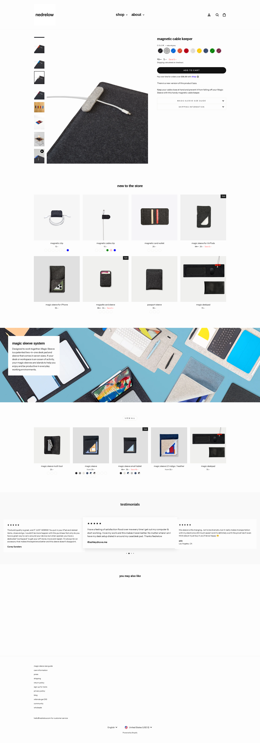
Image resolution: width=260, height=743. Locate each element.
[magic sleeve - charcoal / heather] (94, 473)
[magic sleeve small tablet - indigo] (135, 473)
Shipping (160, 62)
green (212, 50)
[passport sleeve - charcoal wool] (151, 312)
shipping (37, 678)
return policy (39, 683)
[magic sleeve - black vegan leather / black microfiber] (94, 476)
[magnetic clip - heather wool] (57, 250)
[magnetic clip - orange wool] (60, 250)
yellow (199, 50)
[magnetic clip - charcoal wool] (46, 250)
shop (120, 15)
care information (41, 670)
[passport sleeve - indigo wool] (154, 312)
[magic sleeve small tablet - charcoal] (121, 473)
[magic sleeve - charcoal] (76, 473)
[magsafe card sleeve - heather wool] (107, 312)
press (36, 674)
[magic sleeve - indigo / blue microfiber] (105, 473)
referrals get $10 (40, 699)
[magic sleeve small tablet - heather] (124, 473)
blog (36, 695)
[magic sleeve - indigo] (87, 473)
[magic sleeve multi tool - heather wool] (55, 473)
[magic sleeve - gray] (80, 473)
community (38, 703)
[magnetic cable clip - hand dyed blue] (114, 250)
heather (193, 50)
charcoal (160, 50)
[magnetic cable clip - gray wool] (104, 250)
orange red (180, 50)
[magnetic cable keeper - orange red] (51, 640)
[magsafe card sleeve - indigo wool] (104, 312)
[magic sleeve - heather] (83, 473)
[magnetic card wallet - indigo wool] (160, 250)
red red (186, 50)
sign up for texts (40, 687)
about (136, 15)
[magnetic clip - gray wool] (49, 250)
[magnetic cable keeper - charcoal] (40, 640)
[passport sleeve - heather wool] (158, 312)
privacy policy (39, 691)
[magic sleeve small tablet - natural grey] (132, 473)
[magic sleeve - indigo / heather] (91, 473)
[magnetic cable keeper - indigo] (66, 640)
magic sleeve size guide (191, 101)
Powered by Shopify (130, 733)
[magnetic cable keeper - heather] (58, 640)
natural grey (167, 50)
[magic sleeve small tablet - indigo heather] (128, 473)
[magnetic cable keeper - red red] (55, 640)
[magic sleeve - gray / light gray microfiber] (87, 476)
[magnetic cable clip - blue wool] (100, 250)
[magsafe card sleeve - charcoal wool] (100, 312)
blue (173, 50)
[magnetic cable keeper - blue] (47, 640)
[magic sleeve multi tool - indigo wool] (52, 473)
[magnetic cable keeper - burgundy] (73, 640)
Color (166, 45)
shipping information (191, 107)
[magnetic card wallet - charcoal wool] (149, 250)
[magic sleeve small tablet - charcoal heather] (139, 473)
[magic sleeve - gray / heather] (98, 473)
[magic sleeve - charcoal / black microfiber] (102, 473)
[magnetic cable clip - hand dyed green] (107, 250)
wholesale (38, 707)
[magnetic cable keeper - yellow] (62, 640)
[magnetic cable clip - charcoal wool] (96, 250)
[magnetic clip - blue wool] (64, 250)
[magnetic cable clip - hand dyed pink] (111, 250)
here (194, 83)
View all (130, 418)
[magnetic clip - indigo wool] (53, 250)
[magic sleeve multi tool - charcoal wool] (48, 473)
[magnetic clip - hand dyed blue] (67, 250)
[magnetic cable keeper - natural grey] (44, 640)
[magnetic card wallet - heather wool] (152, 250)
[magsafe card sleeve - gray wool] (111, 312)
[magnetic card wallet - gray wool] (156, 250)
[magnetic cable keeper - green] (69, 640)
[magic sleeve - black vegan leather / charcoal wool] (91, 476)
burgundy (219, 50)
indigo (206, 50)
